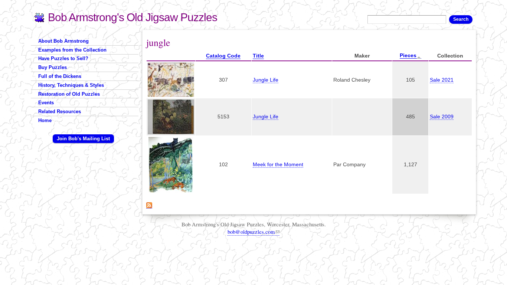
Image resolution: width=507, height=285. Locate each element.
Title (258, 56)
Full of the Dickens (59, 76)
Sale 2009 (442, 116)
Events (46, 102)
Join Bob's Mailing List (83, 138)
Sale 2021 (442, 80)
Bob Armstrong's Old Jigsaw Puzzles (132, 17)
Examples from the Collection (72, 50)
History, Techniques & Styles (71, 85)
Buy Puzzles (52, 67)
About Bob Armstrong (63, 41)
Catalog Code (223, 56)
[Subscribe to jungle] (149, 204)
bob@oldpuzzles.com (251, 231)
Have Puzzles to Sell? (63, 58)
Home (45, 120)
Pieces (408, 55)
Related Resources (59, 111)
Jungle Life (265, 80)
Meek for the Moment (278, 164)
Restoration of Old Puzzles (69, 94)
